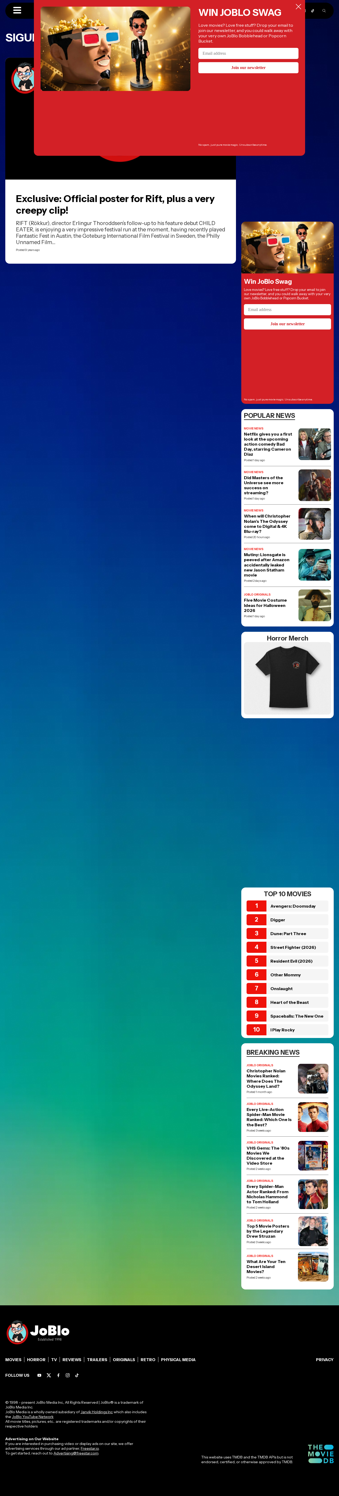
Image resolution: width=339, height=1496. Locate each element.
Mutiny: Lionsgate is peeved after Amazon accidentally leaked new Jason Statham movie (266, 565)
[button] (17, 10)
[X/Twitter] (49, 1375)
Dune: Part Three (288, 933)
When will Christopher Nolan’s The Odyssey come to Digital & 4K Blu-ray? (267, 524)
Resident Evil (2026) (291, 961)
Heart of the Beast (289, 1002)
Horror (36, 1359)
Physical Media (178, 1359)
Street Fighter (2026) (293, 947)
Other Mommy (285, 974)
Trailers (97, 1359)
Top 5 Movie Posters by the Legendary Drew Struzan (268, 1231)
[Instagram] (68, 1375)
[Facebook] (58, 1375)
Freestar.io (90, 1448)
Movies (13, 1359)
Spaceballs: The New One (296, 1016)
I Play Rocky (282, 1029)
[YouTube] (39, 1375)
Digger (277, 919)
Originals (124, 1359)
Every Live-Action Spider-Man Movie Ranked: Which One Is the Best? (269, 1117)
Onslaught (281, 988)
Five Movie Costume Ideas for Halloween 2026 (265, 605)
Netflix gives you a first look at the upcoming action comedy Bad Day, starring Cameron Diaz (268, 444)
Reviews (72, 1359)
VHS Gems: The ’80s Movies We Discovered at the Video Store (268, 1156)
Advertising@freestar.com (75, 1453)
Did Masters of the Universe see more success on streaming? (263, 485)
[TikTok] (312, 10)
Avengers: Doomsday (293, 906)
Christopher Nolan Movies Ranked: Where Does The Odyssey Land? (266, 1078)
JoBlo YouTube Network (32, 1416)
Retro (148, 1359)
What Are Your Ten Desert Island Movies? (266, 1266)
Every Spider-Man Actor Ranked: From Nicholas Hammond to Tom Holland (267, 1194)
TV (54, 1359)
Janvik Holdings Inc (97, 1412)
